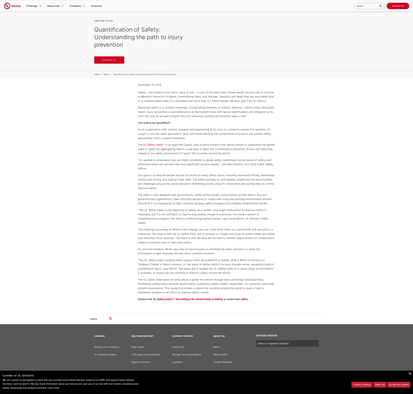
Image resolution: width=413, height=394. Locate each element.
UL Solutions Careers (105, 354)
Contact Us (178, 346)
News (106, 74)
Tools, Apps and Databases (145, 354)
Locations (177, 362)
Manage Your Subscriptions (186, 354)
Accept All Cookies (399, 384)
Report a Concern (140, 362)
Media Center (220, 354)
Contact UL (109, 59)
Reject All (380, 384)
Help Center (137, 346)
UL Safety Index (154, 144)
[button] (34, 6)
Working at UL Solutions (106, 346)
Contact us (398, 6)
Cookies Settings (362, 384)
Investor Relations (222, 362)
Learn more (54, 387)
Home (97, 74)
